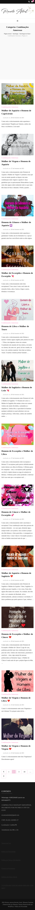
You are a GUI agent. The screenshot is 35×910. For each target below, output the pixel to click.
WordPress (11, 906)
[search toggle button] (29, 1)
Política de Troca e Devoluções (11, 860)
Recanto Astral (18, 902)
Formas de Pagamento (8, 868)
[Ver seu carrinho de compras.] (32, 2)
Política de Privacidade (8, 851)
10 (25, 772)
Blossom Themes (18, 904)
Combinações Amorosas (9, 107)
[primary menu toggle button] (17, 21)
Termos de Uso (6, 843)
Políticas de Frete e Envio (9, 877)
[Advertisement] (17, 58)
